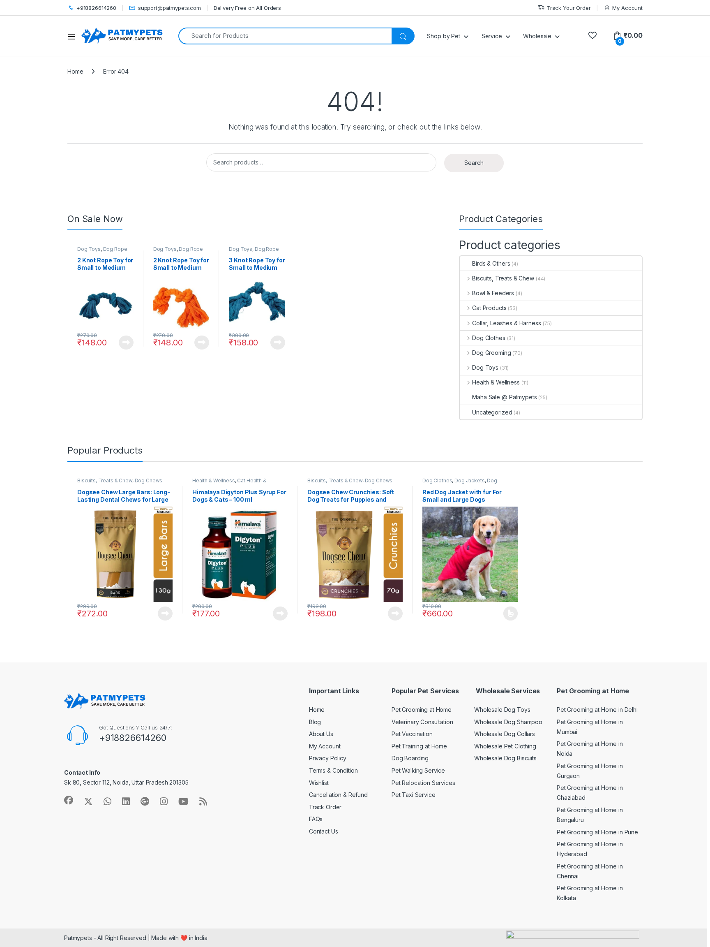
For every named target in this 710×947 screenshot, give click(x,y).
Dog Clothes (488, 337)
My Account (627, 8)
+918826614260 (96, 8)
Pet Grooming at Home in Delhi (597, 709)
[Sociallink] (68, 800)
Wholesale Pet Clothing (505, 746)
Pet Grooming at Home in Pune (597, 832)
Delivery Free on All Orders (247, 8)
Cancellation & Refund (338, 794)
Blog (315, 721)
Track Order (325, 806)
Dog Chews (149, 480)
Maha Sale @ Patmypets (504, 397)
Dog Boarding (410, 758)
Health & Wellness (495, 382)
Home (75, 71)
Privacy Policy (327, 758)
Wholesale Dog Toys (502, 709)
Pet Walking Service (418, 770)
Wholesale (537, 35)
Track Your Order (569, 8)
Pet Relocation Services (423, 782)
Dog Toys (89, 249)
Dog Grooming (491, 352)
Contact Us (323, 831)
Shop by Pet (443, 35)
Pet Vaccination (412, 733)
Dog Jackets (469, 480)
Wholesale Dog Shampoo (508, 721)
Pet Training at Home (419, 746)
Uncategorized (492, 412)
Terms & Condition (333, 770)
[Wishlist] (592, 35)
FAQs (316, 818)
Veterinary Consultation (422, 721)
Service (492, 35)
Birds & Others (491, 263)
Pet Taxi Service (414, 794)
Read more (126, 343)
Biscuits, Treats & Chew (503, 278)
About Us (321, 733)
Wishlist (319, 782)
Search (474, 162)
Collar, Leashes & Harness (506, 323)
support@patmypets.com (169, 8)
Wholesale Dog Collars (504, 733)
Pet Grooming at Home (422, 709)
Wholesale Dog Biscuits (505, 758)
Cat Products (489, 307)
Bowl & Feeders (493, 292)
